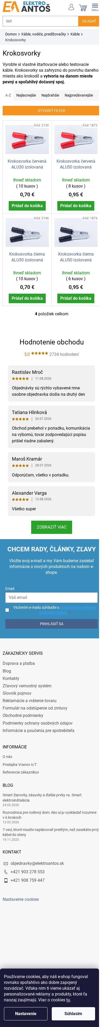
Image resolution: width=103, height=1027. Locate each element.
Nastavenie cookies (21, 902)
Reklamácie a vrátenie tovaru (30, 704)
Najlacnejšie (26, 95)
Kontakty (11, 681)
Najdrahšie (50, 95)
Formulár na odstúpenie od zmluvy (35, 711)
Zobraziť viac (49, 530)
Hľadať (85, 21)
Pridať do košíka (26, 204)
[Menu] (91, 6)
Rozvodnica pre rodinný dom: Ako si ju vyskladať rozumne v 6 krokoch (49, 818)
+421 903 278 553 (28, 875)
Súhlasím (73, 1013)
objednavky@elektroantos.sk (37, 866)
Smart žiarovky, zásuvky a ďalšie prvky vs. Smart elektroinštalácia (42, 801)
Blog (7, 674)
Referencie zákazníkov (21, 776)
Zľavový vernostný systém (27, 689)
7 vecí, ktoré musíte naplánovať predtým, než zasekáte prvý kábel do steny (47, 835)
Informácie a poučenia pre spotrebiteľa (38, 733)
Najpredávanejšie (79, 95)
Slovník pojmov (17, 696)
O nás (7, 760)
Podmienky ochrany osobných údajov (38, 726)
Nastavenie (25, 1013)
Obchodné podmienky (23, 718)
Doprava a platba (19, 666)
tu (68, 999)
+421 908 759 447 (28, 883)
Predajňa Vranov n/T (20, 768)
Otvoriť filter (49, 110)
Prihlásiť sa (49, 627)
